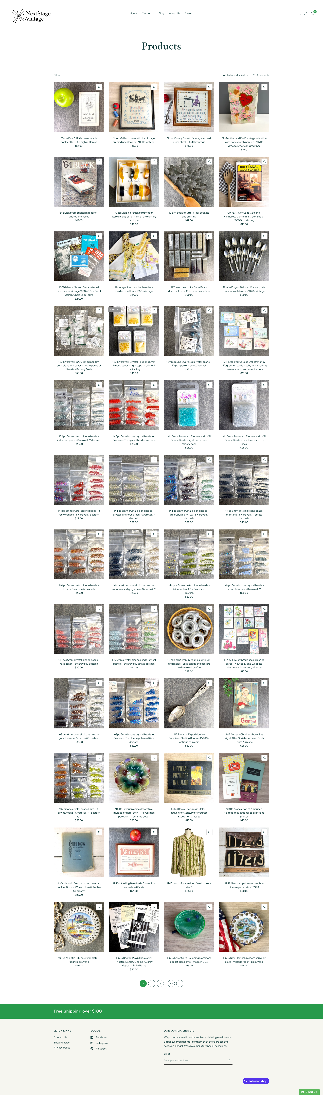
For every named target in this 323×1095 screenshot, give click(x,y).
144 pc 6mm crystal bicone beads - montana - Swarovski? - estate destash (244, 514)
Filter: (57, 75)
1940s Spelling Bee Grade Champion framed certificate (134, 885)
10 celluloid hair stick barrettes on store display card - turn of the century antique (134, 216)
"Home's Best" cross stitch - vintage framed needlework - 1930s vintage (134, 140)
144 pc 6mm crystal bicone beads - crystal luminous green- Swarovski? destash (134, 514)
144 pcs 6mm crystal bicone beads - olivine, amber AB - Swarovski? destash (189, 589)
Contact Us (60, 1037)
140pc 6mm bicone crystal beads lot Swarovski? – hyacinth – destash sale (134, 438)
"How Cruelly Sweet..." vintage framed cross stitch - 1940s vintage (189, 140)
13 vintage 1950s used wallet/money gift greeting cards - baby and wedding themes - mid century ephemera (244, 365)
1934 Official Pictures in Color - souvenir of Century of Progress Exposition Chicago (189, 812)
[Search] (299, 13)
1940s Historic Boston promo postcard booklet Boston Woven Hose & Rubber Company (78, 887)
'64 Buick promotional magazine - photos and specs (78, 214)
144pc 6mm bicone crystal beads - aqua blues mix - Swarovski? (244, 587)
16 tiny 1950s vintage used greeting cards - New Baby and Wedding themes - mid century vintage (244, 663)
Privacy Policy (62, 1047)
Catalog (146, 13)
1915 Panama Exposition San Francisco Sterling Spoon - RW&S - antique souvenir (189, 738)
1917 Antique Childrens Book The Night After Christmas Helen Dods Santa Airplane (244, 738)
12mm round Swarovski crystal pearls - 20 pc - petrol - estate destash (189, 363)
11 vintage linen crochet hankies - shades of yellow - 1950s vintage (134, 289)
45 (171, 983)
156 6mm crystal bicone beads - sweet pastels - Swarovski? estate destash (134, 661)
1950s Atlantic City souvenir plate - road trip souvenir (78, 959)
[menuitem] (133, 13)
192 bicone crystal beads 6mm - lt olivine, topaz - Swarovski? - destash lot (79, 812)
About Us (174, 13)
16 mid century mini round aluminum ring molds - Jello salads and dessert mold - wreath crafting (189, 663)
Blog (161, 13)
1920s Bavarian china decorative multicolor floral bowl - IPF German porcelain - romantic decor (134, 812)
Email (167, 1053)
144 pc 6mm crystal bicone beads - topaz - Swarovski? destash (79, 587)
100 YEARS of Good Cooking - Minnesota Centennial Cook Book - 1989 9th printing (244, 216)
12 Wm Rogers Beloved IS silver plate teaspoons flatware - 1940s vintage (244, 289)
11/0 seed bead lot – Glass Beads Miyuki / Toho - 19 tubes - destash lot (189, 289)
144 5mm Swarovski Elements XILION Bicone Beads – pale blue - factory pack (244, 440)
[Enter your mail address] (229, 1060)
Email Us (310, 1091)
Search (189, 13)
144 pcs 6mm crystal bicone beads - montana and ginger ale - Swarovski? (134, 587)
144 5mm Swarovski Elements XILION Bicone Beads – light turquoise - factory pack (189, 440)
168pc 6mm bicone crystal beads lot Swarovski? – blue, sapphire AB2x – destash (134, 738)
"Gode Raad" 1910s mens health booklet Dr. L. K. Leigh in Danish (79, 140)
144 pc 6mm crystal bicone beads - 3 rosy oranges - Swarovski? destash (79, 512)
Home (133, 13)
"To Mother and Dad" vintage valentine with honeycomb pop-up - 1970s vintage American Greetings (244, 142)
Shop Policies (61, 1042)
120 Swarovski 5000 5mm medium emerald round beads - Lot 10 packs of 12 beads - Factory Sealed (79, 365)
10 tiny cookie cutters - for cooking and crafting (189, 214)
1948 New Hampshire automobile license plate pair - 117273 (244, 885)
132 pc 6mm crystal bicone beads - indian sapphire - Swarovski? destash (78, 438)
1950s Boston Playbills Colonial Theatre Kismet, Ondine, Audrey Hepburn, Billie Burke (134, 961)
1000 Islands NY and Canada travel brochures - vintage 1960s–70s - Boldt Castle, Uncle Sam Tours (79, 291)
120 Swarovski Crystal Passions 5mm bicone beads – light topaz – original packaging (134, 365)
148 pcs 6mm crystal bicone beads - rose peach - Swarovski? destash (79, 661)
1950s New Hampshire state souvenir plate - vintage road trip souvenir (244, 959)
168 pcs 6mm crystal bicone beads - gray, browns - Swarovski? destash (79, 736)
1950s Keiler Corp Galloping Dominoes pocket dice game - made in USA (189, 959)
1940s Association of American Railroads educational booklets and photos (244, 812)
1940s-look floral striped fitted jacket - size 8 (189, 885)
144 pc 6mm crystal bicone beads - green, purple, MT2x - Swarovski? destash (189, 514)
